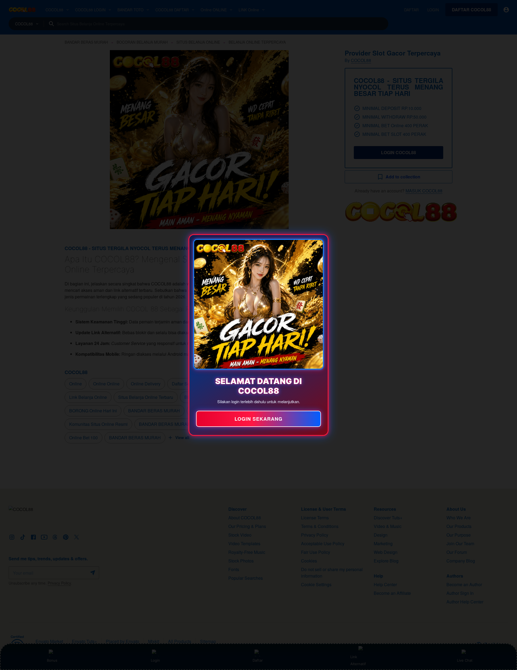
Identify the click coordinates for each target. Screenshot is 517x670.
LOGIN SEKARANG (258, 418)
